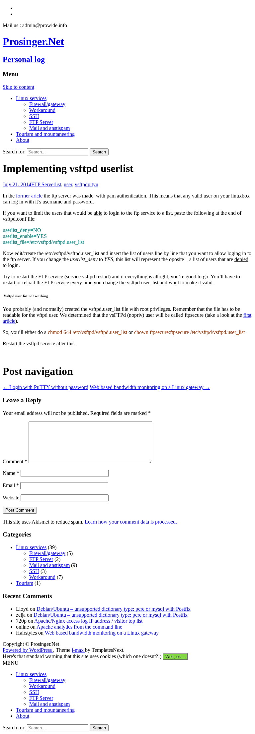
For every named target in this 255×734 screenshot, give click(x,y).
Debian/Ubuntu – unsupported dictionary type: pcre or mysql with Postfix (114, 609)
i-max (78, 650)
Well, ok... (175, 656)
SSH (34, 116)
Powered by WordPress (28, 650)
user (68, 184)
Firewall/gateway (47, 104)
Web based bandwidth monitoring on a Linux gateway (150, 387)
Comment (15, 461)
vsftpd (81, 184)
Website (11, 497)
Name (11, 473)
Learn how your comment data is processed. (131, 522)
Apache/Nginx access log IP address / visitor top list (88, 621)
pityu (93, 184)
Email (11, 485)
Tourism (24, 583)
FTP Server (41, 122)
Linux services (31, 98)
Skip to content (18, 87)
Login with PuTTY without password (45, 387)
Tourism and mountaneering (45, 134)
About (22, 140)
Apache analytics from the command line (79, 627)
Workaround (42, 110)
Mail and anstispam (49, 128)
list (58, 184)
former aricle (29, 195)
